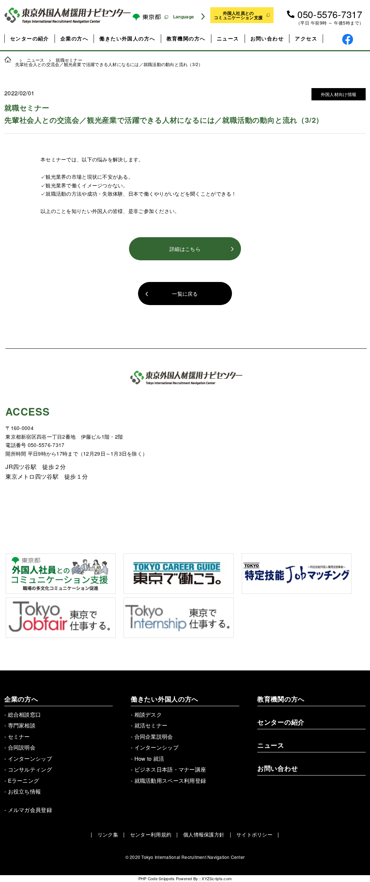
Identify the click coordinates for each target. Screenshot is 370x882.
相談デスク (148, 714)
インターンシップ (30, 758)
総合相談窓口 (24, 714)
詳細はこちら (185, 248)
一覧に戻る (185, 293)
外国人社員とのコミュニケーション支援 (238, 15)
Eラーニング (23, 780)
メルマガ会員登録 (30, 809)
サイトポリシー (254, 834)
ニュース (228, 38)
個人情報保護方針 (203, 834)
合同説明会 (21, 747)
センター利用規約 (150, 834)
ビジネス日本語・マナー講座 (170, 769)
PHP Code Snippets (156, 878)
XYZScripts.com (217, 878)
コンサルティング (30, 769)
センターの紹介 (29, 38)
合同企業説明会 (153, 736)
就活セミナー (151, 725)
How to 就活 (149, 758)
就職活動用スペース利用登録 (170, 780)
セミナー (19, 736)
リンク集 (108, 834)
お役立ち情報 (24, 791)
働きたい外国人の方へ (127, 38)
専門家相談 (21, 725)
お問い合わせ (267, 38)
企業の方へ (74, 38)
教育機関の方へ (186, 38)
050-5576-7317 (329, 14)
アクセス (306, 38)
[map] (276, 464)
